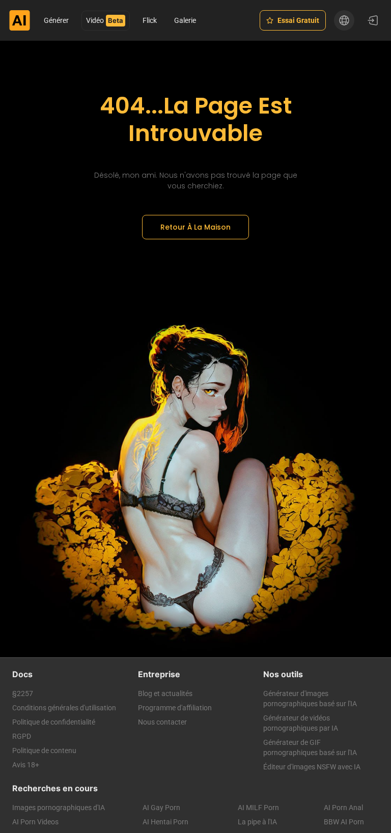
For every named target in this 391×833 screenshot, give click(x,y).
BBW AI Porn (344, 822)
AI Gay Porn (161, 807)
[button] (344, 20)
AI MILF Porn (258, 807)
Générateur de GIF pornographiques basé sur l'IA (310, 747)
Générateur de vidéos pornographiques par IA (300, 723)
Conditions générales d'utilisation (64, 708)
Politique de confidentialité (53, 722)
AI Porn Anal (343, 807)
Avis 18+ (25, 765)
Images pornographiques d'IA (58, 807)
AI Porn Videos (35, 822)
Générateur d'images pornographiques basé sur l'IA (310, 698)
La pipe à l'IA (257, 822)
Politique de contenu (44, 750)
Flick (150, 20)
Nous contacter (162, 722)
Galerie (185, 20)
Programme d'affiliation (175, 708)
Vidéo (95, 20)
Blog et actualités (165, 693)
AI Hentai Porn (165, 822)
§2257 (22, 693)
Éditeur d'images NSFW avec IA (311, 767)
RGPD (21, 736)
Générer (56, 20)
